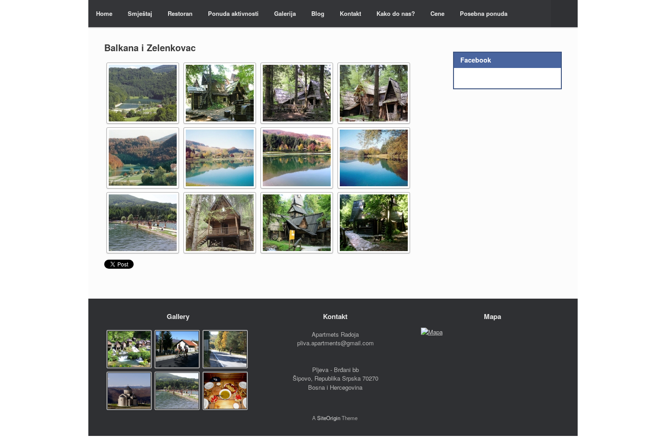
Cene (437, 13)
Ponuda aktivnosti (233, 13)
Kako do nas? (395, 13)
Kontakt (350, 13)
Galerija (285, 13)
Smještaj (140, 13)
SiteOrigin (328, 417)
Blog (317, 13)
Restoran (180, 13)
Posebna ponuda (483, 13)
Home (104, 13)
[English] (540, 13)
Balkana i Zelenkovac (150, 47)
